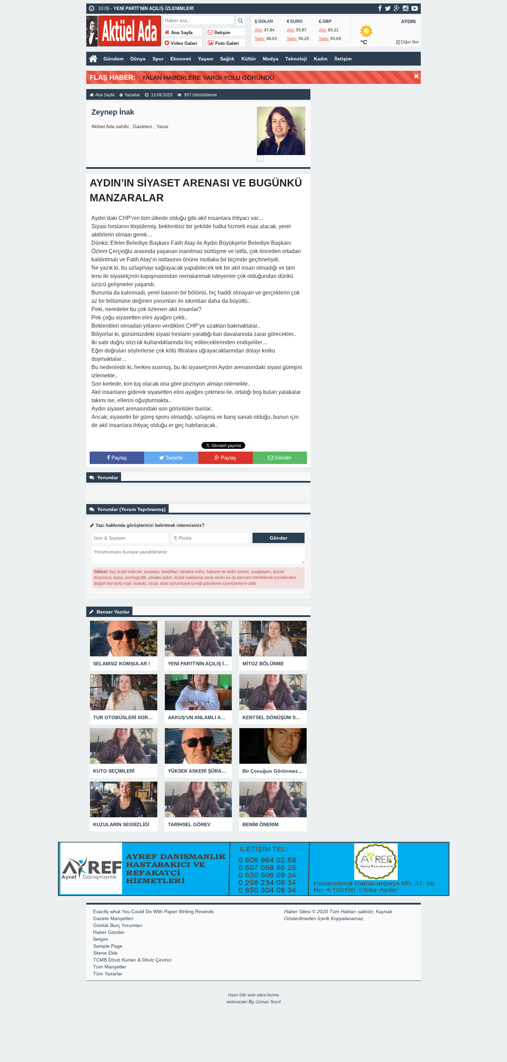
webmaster (237, 1002)
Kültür (248, 58)
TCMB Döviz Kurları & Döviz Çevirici (132, 960)
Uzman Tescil (268, 1002)
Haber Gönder (109, 932)
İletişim (221, 32)
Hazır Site (237, 995)
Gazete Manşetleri (113, 918)
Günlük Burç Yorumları (117, 925)
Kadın (321, 58)
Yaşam (205, 58)
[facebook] (380, 8)
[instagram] (405, 8)
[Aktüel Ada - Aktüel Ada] (123, 30)
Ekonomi (180, 58)
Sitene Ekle (105, 953)
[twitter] (388, 8)
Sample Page (107, 946)
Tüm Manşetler (109, 966)
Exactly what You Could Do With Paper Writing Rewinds (153, 911)
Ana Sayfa (181, 32)
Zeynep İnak (112, 112)
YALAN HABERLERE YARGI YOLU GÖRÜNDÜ (208, 77)
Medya (270, 58)
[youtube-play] (414, 8)
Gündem (113, 58)
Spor (157, 58)
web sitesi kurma (263, 995)
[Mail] (260, 158)
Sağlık (227, 58)
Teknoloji (296, 58)
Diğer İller (409, 42)
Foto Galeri (226, 43)
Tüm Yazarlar (107, 973)
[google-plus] (397, 8)
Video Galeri (183, 43)
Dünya (138, 58)
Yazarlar (132, 95)
